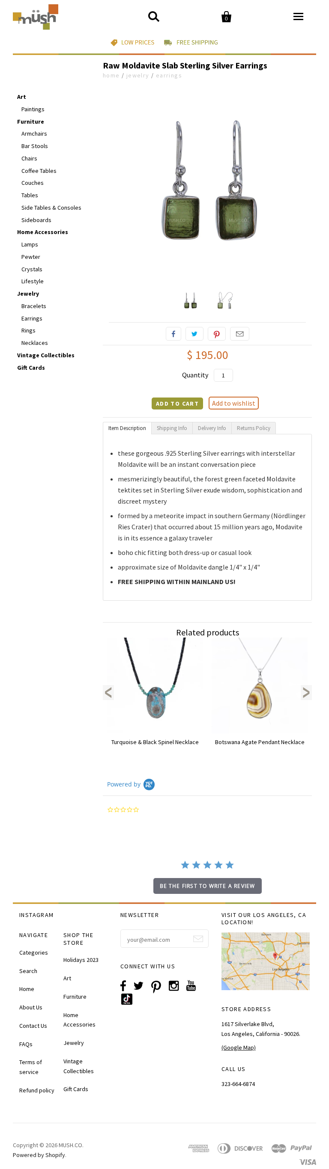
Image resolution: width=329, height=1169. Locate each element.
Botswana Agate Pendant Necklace (260, 742)
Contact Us (33, 1026)
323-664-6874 (238, 1084)
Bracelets (33, 306)
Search (28, 971)
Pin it (217, 334)
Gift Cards (31, 367)
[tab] (127, 428)
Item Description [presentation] (127, 428)
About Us (30, 1007)
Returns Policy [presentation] (253, 428)
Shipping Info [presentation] (172, 428)
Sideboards (36, 220)
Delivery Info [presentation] (212, 428)
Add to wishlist (233, 403)
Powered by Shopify (39, 1155)
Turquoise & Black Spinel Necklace (155, 742)
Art (21, 97)
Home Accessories (42, 232)
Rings (28, 330)
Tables (29, 195)
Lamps (29, 244)
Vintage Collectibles (46, 355)
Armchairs (34, 133)
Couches (32, 183)
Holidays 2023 (81, 960)
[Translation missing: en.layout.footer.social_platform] (130, 1002)
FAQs (26, 1044)
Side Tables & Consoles (51, 207)
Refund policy (36, 1090)
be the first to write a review (207, 886)
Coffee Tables (39, 171)
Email (239, 334)
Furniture (30, 121)
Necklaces (34, 343)
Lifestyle (32, 281)
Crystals (31, 269)
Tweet (194, 334)
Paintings (33, 109)
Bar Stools (34, 146)
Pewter (30, 257)
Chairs (29, 158)
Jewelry (138, 75)
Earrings (169, 75)
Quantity (195, 375)
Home (111, 75)
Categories (33, 952)
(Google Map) (238, 1047)
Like (173, 334)
